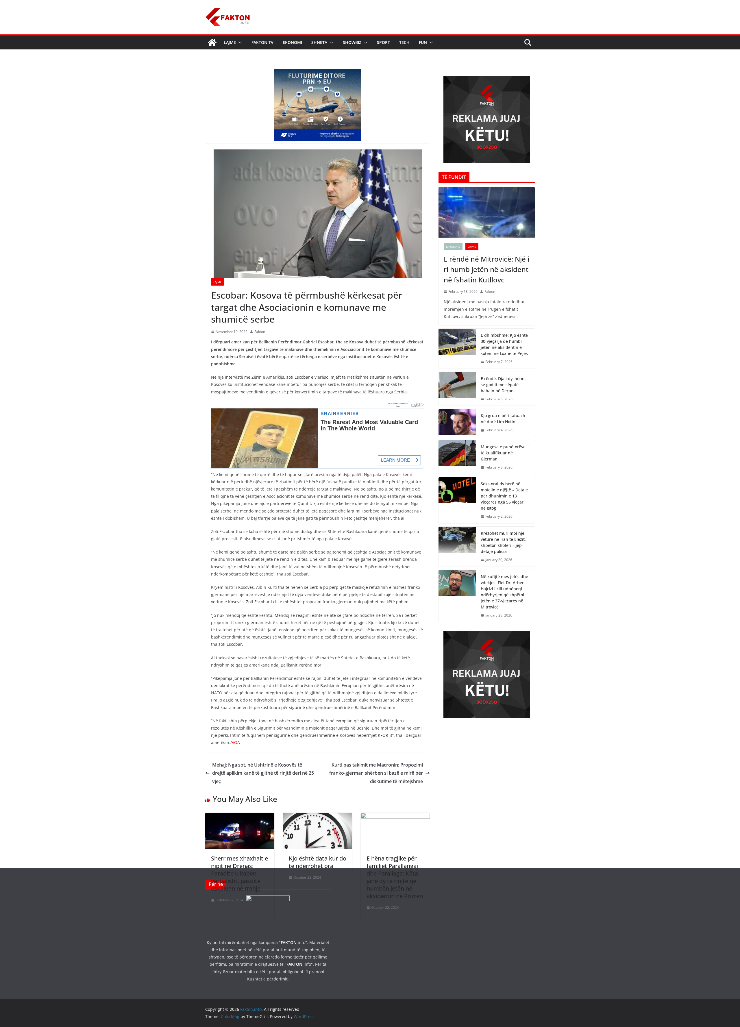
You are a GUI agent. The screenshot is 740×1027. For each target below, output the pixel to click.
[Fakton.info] (212, 42)
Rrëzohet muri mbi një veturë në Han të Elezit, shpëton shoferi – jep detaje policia (503, 542)
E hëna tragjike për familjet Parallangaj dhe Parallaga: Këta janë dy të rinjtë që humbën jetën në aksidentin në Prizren (395, 877)
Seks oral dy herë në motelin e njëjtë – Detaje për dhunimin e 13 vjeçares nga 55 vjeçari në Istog (504, 496)
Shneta (319, 42)
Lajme (230, 42)
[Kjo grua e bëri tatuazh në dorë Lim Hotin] (457, 423)
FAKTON (289, 942)
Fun (423, 42)
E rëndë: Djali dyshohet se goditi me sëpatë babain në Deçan (503, 384)
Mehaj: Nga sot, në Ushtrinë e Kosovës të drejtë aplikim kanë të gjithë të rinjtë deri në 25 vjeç (263, 773)
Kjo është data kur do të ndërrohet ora (317, 862)
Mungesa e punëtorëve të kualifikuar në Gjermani (503, 453)
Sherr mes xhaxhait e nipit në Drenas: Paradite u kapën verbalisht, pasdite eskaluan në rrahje (239, 873)
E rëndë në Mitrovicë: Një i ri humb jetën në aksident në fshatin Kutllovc (486, 269)
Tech (404, 42)
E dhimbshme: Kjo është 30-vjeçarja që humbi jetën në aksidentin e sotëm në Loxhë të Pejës (504, 344)
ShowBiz (352, 42)
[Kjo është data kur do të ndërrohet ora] (317, 817)
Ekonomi (292, 42)
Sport (383, 42)
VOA (236, 742)
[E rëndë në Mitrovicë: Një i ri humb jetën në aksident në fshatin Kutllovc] (487, 212)
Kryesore (453, 247)
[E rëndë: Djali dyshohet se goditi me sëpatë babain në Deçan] (457, 389)
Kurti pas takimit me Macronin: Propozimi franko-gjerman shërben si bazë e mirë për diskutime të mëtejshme (376, 773)
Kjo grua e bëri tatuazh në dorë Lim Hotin (503, 418)
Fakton (259, 331)
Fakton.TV (262, 42)
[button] (239, 42)
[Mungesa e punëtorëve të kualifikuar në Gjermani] (457, 457)
